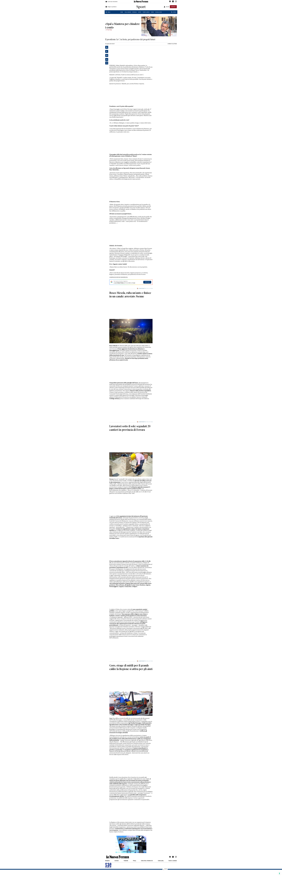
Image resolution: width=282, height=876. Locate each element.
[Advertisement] (120, 55)
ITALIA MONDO (128, 12)
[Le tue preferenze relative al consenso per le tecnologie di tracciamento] (279, 873)
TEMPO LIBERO (146, 12)
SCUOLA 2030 (158, 12)
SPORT (139, 12)
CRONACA (134, 12)
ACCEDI (167, 6)
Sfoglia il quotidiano (112, 6)
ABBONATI (173, 6)
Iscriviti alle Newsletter (113, 1)
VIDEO (152, 12)
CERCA (174, 12)
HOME (121, 12)
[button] (131, 844)
